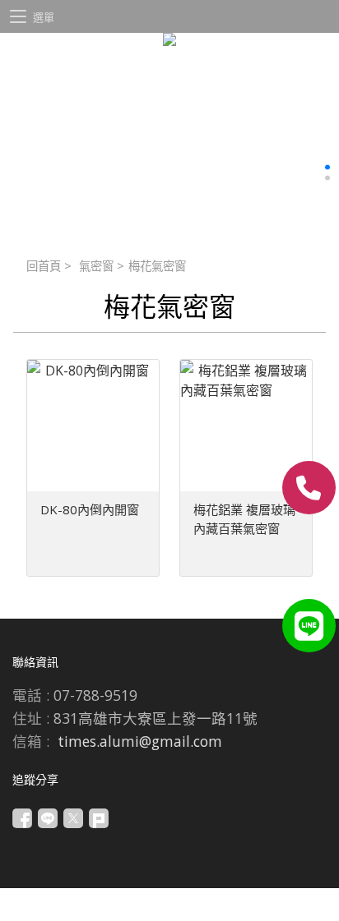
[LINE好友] (309, 625)
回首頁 (43, 266)
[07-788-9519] (309, 487)
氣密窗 (96, 266)
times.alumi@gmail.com (140, 741)
